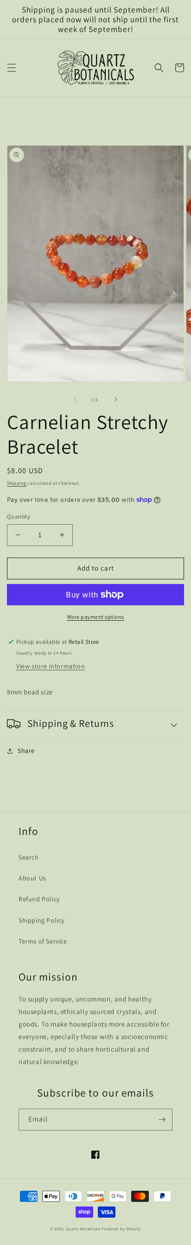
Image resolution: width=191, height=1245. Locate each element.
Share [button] (26, 750)
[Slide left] (75, 399)
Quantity (18, 516)
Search (29, 857)
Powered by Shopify (121, 1228)
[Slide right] (116, 399)
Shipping (16, 483)
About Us (32, 878)
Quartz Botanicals (83, 1228)
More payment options (95, 616)
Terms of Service (43, 941)
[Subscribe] (162, 1119)
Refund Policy (39, 899)
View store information (50, 666)
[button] (11, 68)
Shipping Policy (41, 920)
